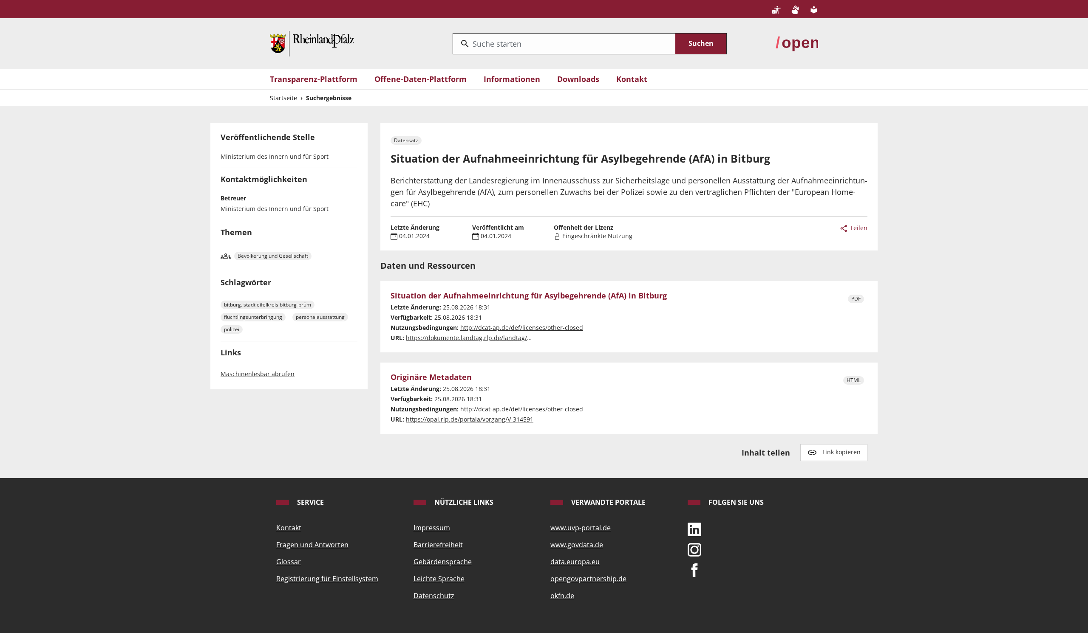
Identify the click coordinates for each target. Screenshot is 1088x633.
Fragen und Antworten (312, 544)
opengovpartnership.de (588, 578)
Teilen (857, 228)
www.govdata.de (576, 544)
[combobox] (564, 44)
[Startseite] (312, 43)
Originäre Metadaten (431, 377)
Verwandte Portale (608, 502)
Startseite (283, 98)
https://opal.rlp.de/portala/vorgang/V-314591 (469, 419)
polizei (231, 329)
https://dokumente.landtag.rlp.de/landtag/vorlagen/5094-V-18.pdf (499, 338)
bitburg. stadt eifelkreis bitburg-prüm (267, 304)
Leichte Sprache (439, 578)
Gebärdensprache (443, 561)
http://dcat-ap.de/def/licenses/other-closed (521, 328)
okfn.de (562, 595)
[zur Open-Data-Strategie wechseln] (797, 43)
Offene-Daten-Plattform (420, 79)
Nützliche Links (463, 502)
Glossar (288, 561)
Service (309, 502)
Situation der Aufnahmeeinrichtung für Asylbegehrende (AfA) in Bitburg (529, 296)
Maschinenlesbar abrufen (258, 374)
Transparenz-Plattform (313, 79)
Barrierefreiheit (438, 544)
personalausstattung (320, 317)
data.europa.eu (575, 561)
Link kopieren (841, 452)
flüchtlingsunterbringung (253, 317)
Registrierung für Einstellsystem (327, 578)
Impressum (432, 527)
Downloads (578, 79)
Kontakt (631, 79)
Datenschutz (434, 595)
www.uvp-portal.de (580, 527)
